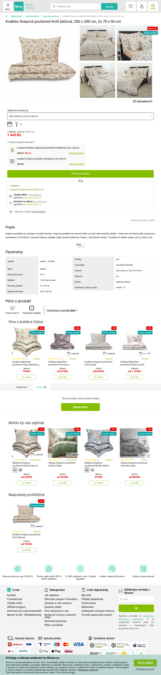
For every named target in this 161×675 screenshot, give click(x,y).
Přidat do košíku (80, 173)
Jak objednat (51, 595)
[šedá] (20, 470)
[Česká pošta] (29, 644)
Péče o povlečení (53, 625)
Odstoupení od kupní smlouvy (97, 611)
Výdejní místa (14, 603)
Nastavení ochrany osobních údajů (60, 616)
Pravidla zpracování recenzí (96, 615)
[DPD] (11, 651)
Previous (12, 353)
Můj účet (86, 595)
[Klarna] (68, 651)
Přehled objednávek (92, 599)
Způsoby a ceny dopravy (58, 603)
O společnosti (14, 599)
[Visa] (78, 644)
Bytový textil (16, 16)
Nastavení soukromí (88, 670)
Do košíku (26, 377)
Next (149, 353)
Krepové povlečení (51, 16)
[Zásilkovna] (15, 644)
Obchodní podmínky (55, 621)
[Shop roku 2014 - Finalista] (111, 654)
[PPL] (23, 651)
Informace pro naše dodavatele (24, 611)
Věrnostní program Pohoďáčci (61, 599)
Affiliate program (16, 607)
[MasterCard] (66, 644)
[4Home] (8, 16)
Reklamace (87, 607)
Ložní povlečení (32, 16)
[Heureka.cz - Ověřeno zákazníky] (123, 654)
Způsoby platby (53, 607)
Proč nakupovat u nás (56, 611)
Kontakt (11, 595)
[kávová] (15, 470)
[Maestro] (57, 644)
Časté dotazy (88, 603)
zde (73, 672)
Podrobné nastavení (145, 669)
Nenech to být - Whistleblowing (24, 615)
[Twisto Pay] (44, 644)
